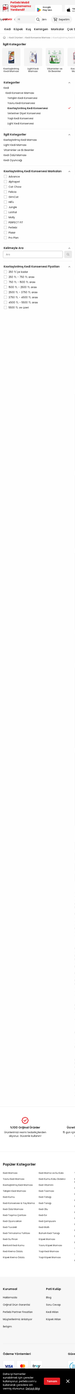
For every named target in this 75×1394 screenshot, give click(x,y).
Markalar (57, 29)
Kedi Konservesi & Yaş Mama (19, 1203)
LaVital (13, 212)
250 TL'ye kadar (18, 272)
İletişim (7, 1326)
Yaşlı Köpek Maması (50, 1257)
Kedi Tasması (46, 1190)
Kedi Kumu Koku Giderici (52, 1178)
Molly (12, 217)
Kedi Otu (43, 1209)
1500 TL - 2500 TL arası (23, 287)
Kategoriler (12, 82)
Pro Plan (14, 238)
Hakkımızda (10, 1297)
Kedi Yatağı (45, 1196)
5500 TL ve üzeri (19, 307)
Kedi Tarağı (45, 1203)
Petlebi (13, 227)
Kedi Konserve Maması (20, 93)
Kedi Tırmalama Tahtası (16, 1233)
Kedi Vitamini (46, 1184)
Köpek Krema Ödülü (14, 1257)
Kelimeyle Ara (13, 248)
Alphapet (14, 182)
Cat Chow (15, 187)
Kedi (7, 29)
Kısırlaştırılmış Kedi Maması (20, 140)
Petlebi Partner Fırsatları (18, 1312)
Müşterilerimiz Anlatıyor (17, 1319)
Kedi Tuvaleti (10, 1227)
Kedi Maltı (44, 1227)
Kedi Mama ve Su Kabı (51, 1172)
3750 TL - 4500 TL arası (23, 297)
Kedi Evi (43, 1215)
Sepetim (64, 19)
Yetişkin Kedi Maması (14, 1190)
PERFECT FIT (16, 222)
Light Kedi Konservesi (20, 123)
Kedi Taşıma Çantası (14, 1215)
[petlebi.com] (4, 37)
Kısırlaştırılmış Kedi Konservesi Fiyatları (32, 266)
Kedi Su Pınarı (10, 1239)
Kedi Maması (10, 1172)
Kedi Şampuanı (47, 1221)
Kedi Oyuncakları (12, 1221)
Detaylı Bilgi (33, 1388)
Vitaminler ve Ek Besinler (19, 150)
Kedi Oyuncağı (13, 160)
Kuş (28, 29)
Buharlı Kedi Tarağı (49, 1233)
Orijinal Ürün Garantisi (16, 1305)
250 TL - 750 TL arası (21, 277)
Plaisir (12, 232)
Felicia (12, 192)
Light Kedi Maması (15, 145)
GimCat (14, 197)
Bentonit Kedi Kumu (13, 1245)
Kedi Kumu (9, 1196)
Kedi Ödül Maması (15, 155)
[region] (37, 210)
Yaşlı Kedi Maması (49, 1251)
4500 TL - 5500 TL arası (23, 302)
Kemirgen (41, 29)
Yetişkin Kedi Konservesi (22, 98)
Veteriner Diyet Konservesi (24, 113)
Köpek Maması (47, 1239)
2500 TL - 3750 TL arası (23, 292)
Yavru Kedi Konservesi (21, 103)
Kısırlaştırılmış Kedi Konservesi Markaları (33, 171)
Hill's (11, 202)
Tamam (52, 1381)
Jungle (13, 207)
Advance (14, 176)
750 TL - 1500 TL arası (22, 282)
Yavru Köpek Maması (50, 1245)
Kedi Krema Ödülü (13, 1251)
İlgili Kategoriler (15, 134)
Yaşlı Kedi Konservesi (20, 118)
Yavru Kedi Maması (13, 1178)
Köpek (18, 29)
